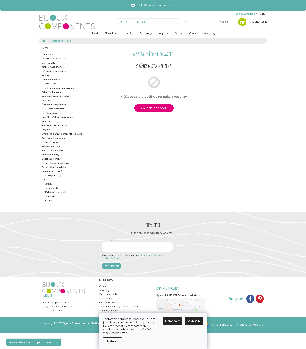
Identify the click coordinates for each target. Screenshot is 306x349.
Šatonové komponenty (54, 104)
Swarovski (49, 196)
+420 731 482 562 (52, 310)
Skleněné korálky (51, 79)
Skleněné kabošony (52, 92)
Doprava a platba (108, 294)
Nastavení (112, 341)
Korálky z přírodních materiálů (58, 88)
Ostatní (48, 200)
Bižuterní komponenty (54, 71)
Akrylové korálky (50, 154)
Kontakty (104, 290)
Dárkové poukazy (51, 175)
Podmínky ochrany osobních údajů (118, 306)
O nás (102, 286)
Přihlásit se (112, 266)
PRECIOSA (47, 54)
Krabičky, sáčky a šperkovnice (57, 117)
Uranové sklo (48, 63)
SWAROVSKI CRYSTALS (55, 58)
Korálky (48, 183)
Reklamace (105, 298)
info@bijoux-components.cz (58, 306)
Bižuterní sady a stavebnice (56, 125)
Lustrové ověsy (50, 142)
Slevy (44, 179)
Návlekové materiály (53, 108)
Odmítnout (172, 321)
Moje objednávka (108, 310)
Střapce (46, 121)
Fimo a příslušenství (52, 150)
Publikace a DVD (51, 146)
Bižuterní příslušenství (53, 113)
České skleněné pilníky (54, 167)
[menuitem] (94, 33)
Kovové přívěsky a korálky (55, 96)
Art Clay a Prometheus (54, 138)
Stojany (46, 129)
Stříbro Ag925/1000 (52, 67)
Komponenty (51, 188)
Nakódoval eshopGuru (249, 324)
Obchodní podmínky (110, 302)
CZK (262, 13)
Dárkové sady (49, 83)
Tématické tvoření (52, 171)
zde (124, 333)
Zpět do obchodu (154, 108)
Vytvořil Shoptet (221, 324)
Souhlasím (194, 321)
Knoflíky (46, 75)
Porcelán (46, 100)
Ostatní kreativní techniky (55, 163)
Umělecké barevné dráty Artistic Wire (62, 133)
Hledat (186, 21)
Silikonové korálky (51, 158)
